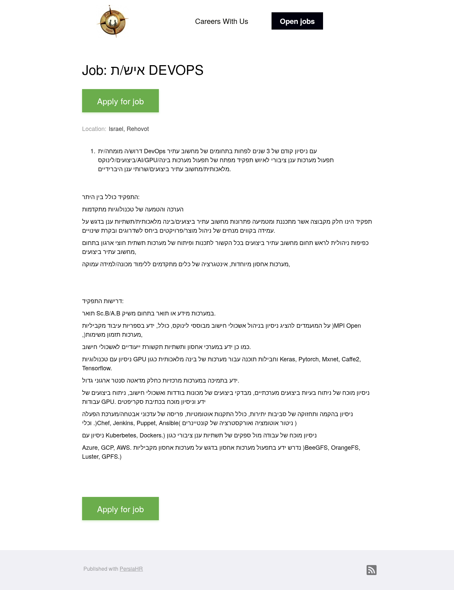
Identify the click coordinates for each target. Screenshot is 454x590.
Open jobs (297, 21)
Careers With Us (221, 21)
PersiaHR (131, 568)
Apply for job (120, 101)
